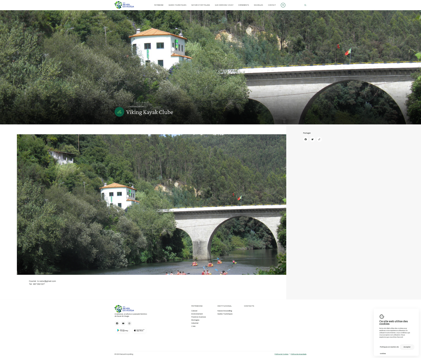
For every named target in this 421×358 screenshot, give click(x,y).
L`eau (193, 326)
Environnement (197, 314)
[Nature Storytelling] (124, 8)
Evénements (243, 5)
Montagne (195, 320)
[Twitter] (312, 139)
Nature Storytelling (200, 5)
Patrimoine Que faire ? (137, 106)
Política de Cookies (281, 354)
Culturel (194, 311)
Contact (272, 5)
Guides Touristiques (177, 5)
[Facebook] (305, 139)
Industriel (194, 323)
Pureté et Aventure (198, 317)
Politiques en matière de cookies (389, 348)
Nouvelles (258, 5)
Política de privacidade (298, 354)
